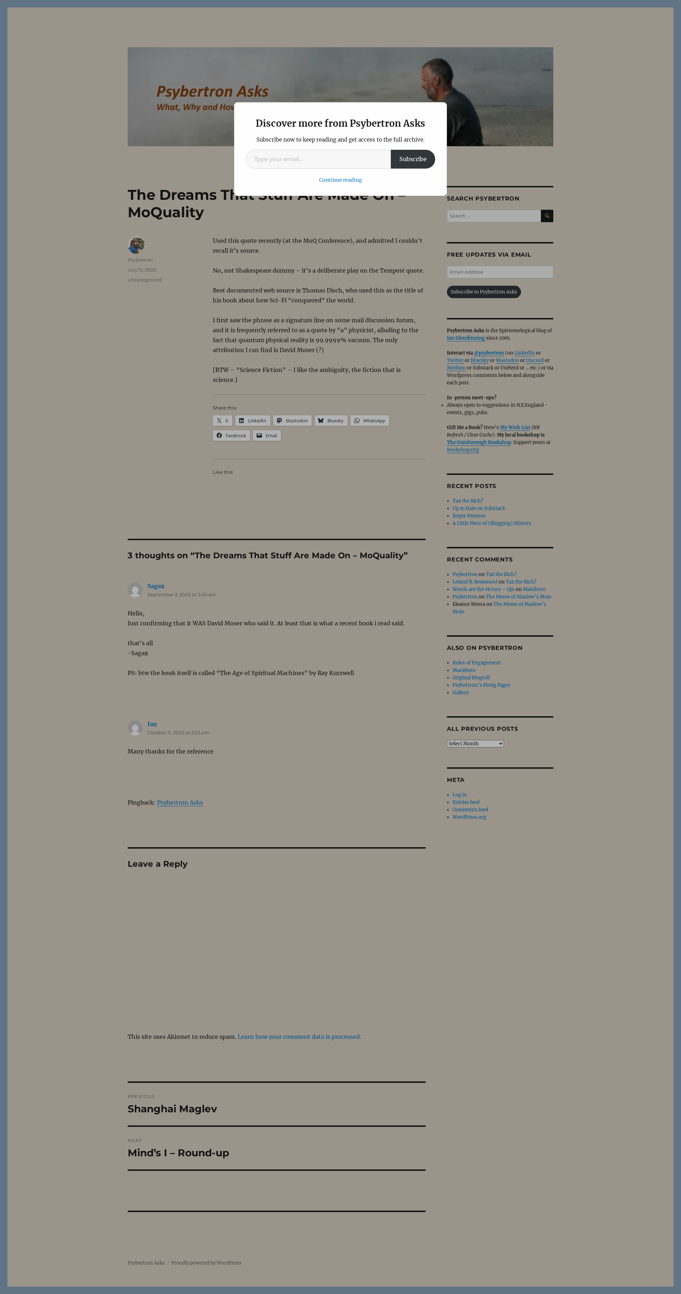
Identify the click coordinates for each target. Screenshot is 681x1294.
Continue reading (340, 180)
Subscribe (413, 159)
